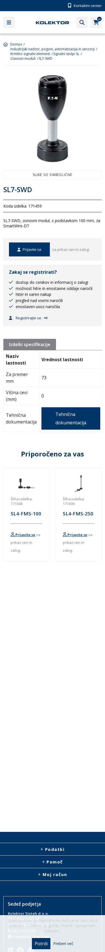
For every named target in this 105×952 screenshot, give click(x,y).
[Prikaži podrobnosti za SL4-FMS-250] (79, 483)
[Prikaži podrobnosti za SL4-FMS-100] (27, 483)
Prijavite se (31, 249)
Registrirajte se (28, 317)
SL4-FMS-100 (26, 513)
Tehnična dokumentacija (70, 418)
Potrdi (41, 944)
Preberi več (63, 943)
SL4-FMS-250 (78, 513)
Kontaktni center (87, 5)
